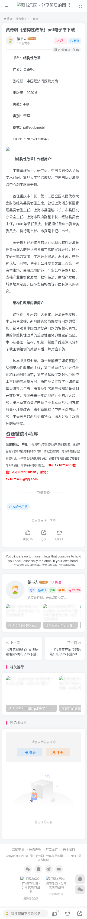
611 (43, 590)
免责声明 (35, 849)
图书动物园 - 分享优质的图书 (48, 856)
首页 (9, 19)
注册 (59, 752)
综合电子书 (22, 19)
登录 (32, 752)
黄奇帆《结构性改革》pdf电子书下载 (40, 30)
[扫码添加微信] (80, 889)
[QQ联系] (80, 879)
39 (63, 590)
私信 (76, 41)
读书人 (22, 38)
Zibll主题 (76, 856)
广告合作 (52, 849)
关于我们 (69, 849)
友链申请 (18, 849)
